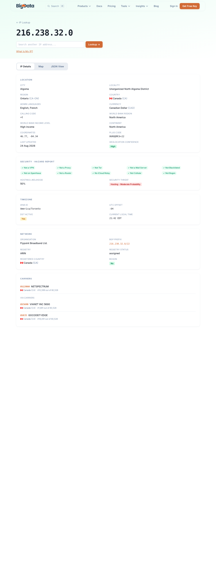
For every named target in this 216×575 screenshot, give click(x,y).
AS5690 (24, 304)
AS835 (23, 315)
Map (41, 66)
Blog (156, 6)
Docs (99, 6)
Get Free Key (189, 6)
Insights (140, 6)
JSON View (57, 66)
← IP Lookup (23, 22)
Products (83, 6)
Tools (124, 6)
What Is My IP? (24, 51)
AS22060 (25, 286)
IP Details (25, 66)
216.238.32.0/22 (119, 243)
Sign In (174, 6)
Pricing (112, 6)
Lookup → (94, 44)
